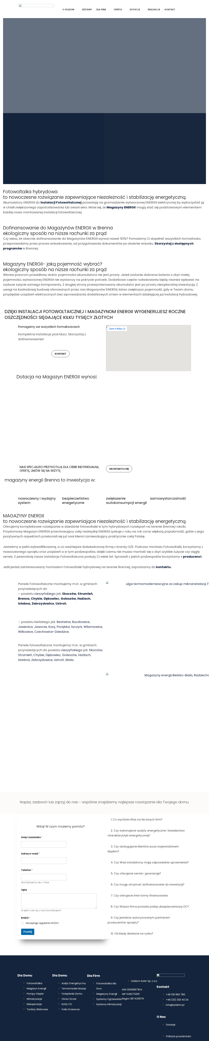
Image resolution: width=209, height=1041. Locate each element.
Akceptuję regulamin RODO (42, 923)
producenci (192, 556)
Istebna (24, 603)
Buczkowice (81, 622)
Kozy (51, 627)
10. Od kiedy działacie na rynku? (132, 933)
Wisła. (69, 660)
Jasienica (25, 627)
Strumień (85, 594)
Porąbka (63, 627)
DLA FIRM (101, 9)
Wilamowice (93, 627)
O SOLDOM (68, 9)
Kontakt (163, 987)
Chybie (36, 598)
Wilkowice (25, 632)
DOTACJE (135, 9)
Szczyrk (76, 627)
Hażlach (83, 598)
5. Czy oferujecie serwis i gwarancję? (136, 873)
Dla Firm (93, 976)
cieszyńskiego (45, 594)
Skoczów (69, 594)
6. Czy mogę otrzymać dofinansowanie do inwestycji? (147, 884)
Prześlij (27, 932)
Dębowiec (51, 598)
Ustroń (61, 603)
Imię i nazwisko (32, 837)
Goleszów (68, 598)
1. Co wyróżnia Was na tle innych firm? (136, 819)
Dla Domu (24, 975)
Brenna (23, 598)
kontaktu (163, 567)
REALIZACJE (154, 9)
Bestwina (64, 622)
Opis (24, 889)
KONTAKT (170, 9)
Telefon (27, 870)
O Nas (161, 1017)
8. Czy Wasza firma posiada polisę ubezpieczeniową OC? (150, 906)
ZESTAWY (87, 9)
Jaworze (40, 627)
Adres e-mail (30, 853)
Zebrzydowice (43, 603)
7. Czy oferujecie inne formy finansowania (139, 895)
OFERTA (118, 9)
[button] (148, 819)
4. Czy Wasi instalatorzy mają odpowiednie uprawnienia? (150, 862)
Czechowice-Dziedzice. (51, 632)
